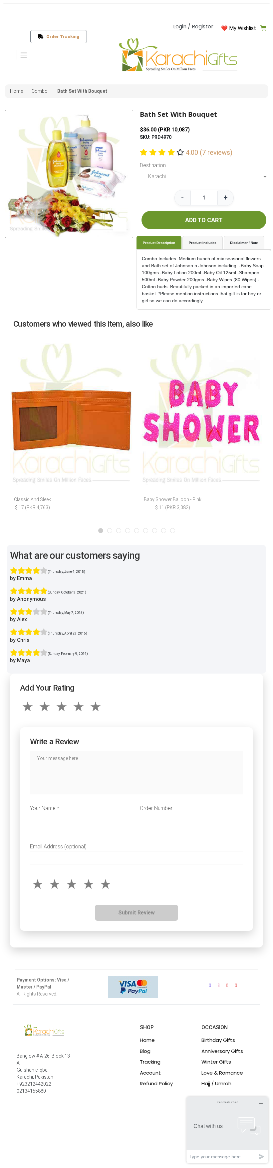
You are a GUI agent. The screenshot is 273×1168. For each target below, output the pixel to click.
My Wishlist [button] (242, 28)
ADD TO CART (204, 220)
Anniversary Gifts (222, 1051)
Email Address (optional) (58, 846)
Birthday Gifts (218, 1040)
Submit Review (136, 912)
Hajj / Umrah (216, 1083)
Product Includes (202, 243)
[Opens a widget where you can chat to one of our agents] (227, 1130)
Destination (153, 165)
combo (40, 91)
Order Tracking (61, 36)
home (16, 91)
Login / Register (193, 26)
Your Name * (44, 808)
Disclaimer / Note (244, 243)
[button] (100, 530)
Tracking (150, 1061)
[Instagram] (219, 985)
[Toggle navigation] (23, 55)
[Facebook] (210, 985)
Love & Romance (222, 1072)
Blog (145, 1051)
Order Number (156, 808)
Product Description (159, 243)
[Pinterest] (236, 985)
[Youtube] (227, 985)
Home (147, 1040)
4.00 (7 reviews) (209, 152)
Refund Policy (156, 1083)
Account (150, 1072)
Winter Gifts (216, 1061)
